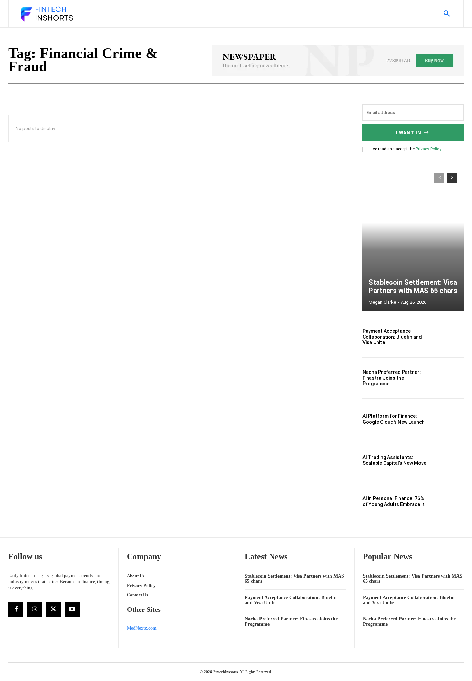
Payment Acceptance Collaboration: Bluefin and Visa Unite (392, 337)
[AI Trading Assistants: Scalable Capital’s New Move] (448, 460)
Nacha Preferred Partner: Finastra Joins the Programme (391, 378)
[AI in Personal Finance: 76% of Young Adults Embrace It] (448, 501)
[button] (446, 14)
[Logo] (46, 14)
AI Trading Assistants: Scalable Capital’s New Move (394, 460)
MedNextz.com (142, 628)
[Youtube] (72, 609)
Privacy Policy (428, 149)
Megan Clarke (382, 302)
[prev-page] (439, 178)
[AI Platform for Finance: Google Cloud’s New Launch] (448, 419)
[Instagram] (34, 609)
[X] (53, 609)
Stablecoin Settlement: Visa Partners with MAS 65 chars (413, 286)
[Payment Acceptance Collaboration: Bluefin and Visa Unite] (448, 337)
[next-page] (452, 178)
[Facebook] (15, 609)
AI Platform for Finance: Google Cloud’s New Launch (393, 419)
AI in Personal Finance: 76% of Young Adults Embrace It (393, 501)
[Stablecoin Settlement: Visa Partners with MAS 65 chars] (413, 238)
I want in (408, 132)
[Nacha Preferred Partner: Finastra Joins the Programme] (448, 378)
